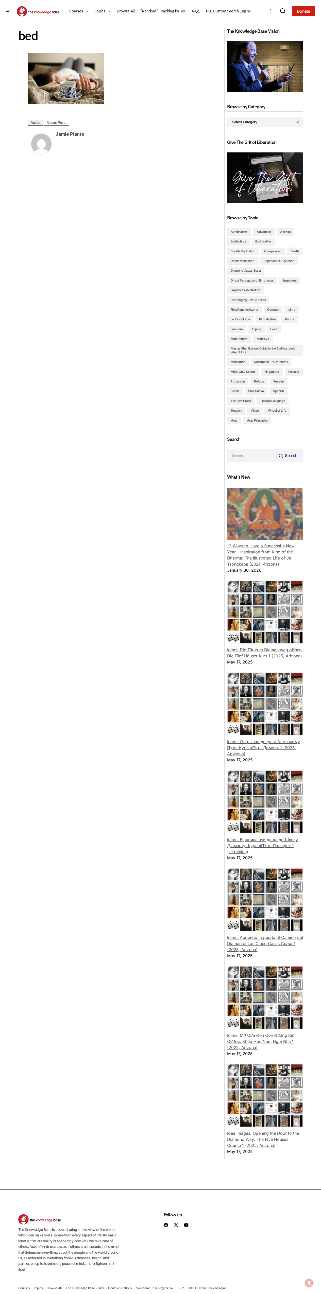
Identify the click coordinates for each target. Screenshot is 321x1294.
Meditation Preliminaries (271, 362)
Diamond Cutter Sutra (246, 270)
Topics (38, 1288)
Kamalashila (267, 319)
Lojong (256, 329)
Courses (24, 1288)
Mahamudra (239, 339)
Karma (289, 319)
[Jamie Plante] (41, 143)
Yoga (234, 420)
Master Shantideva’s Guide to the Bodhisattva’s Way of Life (263, 350)
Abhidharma (239, 232)
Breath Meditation (243, 251)
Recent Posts (56, 123)
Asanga (285, 232)
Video (255, 410)
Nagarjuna (272, 372)
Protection (238, 381)
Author (35, 123)
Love (273, 329)
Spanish (278, 391)
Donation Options (120, 1288)
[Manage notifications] (309, 1283)
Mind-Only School (243, 372)
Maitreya (263, 339)
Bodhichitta (238, 241)
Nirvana (293, 372)
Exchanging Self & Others (248, 300)
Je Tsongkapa (240, 319)
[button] (9, 11)
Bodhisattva (263, 241)
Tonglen (236, 410)
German (273, 309)
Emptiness (289, 280)
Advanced (264, 232)
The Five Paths (241, 401)
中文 (181, 1288)
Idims (291, 309)
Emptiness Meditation (245, 290)
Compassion (272, 251)
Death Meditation (242, 261)
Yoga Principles (257, 420)
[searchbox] (251, 456)
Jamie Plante (70, 134)
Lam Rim (237, 329)
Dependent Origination (278, 261)
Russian (278, 381)
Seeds (235, 391)
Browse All (54, 1288)
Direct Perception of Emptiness (252, 280)
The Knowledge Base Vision (85, 1288)
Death (295, 251)
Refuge (259, 381)
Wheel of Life (277, 410)
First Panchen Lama (244, 309)
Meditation (238, 362)
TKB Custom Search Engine (208, 1288)
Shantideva (256, 391)
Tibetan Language (272, 401)
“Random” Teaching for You (155, 1288)
